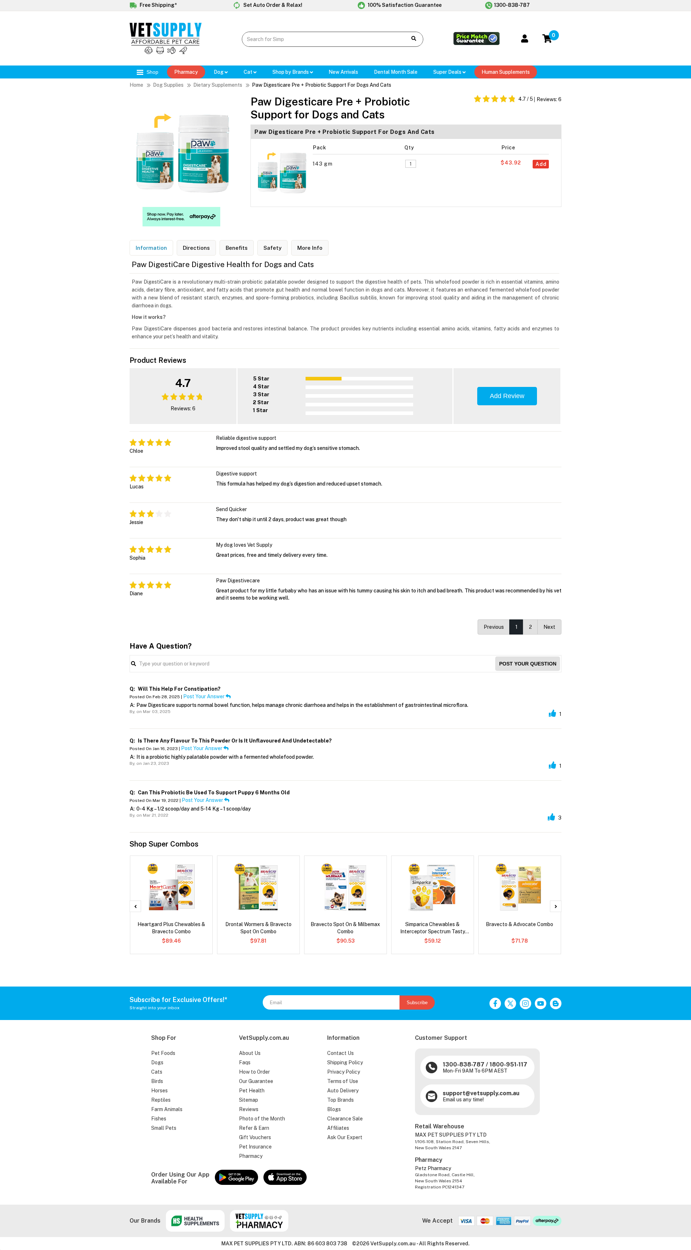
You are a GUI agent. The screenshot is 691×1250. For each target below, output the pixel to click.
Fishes (158, 1119)
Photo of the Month (262, 1119)
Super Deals (447, 72)
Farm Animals (166, 1109)
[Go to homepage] (166, 52)
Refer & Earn (254, 1128)
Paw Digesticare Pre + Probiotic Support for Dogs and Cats (321, 85)
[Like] (552, 713)
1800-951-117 (508, 1064)
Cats (156, 1072)
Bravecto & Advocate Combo (519, 924)
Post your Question (527, 664)
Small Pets (163, 1128)
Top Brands (340, 1100)
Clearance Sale (345, 1119)
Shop (151, 72)
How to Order (254, 1072)
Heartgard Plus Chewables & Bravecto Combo (171, 927)
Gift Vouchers (255, 1137)
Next (549, 627)
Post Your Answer (204, 696)
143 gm (323, 164)
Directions (196, 248)
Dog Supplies (168, 85)
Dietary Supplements (217, 85)
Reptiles (161, 1100)
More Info (309, 248)
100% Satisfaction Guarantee (404, 5)
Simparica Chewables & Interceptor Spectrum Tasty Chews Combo (432, 928)
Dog (219, 72)
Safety (272, 248)
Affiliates (338, 1128)
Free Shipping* (158, 5)
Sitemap (248, 1100)
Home (136, 85)
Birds (157, 1081)
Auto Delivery (342, 1090)
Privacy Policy (343, 1072)
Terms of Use (342, 1081)
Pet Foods (163, 1053)
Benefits (237, 248)
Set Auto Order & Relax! (272, 5)
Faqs (244, 1062)
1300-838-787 (512, 5)
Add (541, 164)
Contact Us (340, 1053)
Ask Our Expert (344, 1137)
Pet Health (252, 1090)
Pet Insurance (255, 1147)
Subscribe (417, 1002)
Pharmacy (186, 72)
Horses (159, 1090)
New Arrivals (343, 72)
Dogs (157, 1062)
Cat (248, 72)
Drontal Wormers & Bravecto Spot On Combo (258, 927)
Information (151, 248)
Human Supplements (506, 72)
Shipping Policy (345, 1062)
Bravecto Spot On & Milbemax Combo (345, 927)
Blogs (334, 1109)
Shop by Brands (291, 72)
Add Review (507, 396)
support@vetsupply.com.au (481, 1093)
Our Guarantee (256, 1081)
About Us (250, 1053)
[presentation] (135, 906)
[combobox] (319, 39)
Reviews (248, 1109)
